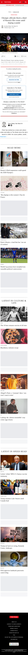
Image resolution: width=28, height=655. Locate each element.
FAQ (14, 635)
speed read (14, 14)
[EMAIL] (11, 125)
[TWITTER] (9, 125)
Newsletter (24, 56)
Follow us (18, 56)
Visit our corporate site (18, 650)
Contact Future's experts (14, 624)
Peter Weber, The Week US (12, 26)
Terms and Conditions (14, 626)
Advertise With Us (14, 632)
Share (4, 56)
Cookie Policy (14, 630)
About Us (14, 621)
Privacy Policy (14, 628)
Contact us (14, 113)
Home (9, 11)
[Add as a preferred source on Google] (14, 644)
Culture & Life (16, 11)
